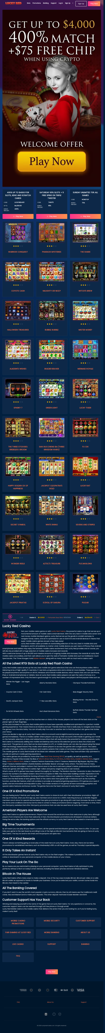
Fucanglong (85, 563)
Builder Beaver (52, 368)
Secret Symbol (18, 524)
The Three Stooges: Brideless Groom (18, 448)
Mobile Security (52, 920)
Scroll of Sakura (51, 602)
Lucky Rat (85, 485)
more (99, 717)
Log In (61, 3)
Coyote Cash (18, 291)
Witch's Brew (85, 291)
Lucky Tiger (85, 407)
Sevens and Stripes (85, 524)
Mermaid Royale (85, 368)
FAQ (18, 956)
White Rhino (52, 524)
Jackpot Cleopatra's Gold (51, 487)
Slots (28, 3)
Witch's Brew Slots (46, 759)
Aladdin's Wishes (18, 368)
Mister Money (85, 329)
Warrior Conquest (18, 252)
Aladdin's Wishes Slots (84, 759)
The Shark (85, 252)
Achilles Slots (69, 759)
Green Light (52, 407)
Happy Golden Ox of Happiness (18, 487)
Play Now (94, 3)
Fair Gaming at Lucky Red (18, 932)
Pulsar (85, 602)
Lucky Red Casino (58, 631)
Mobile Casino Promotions (18, 922)
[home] (13, 5)
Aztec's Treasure (51, 563)
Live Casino (18, 944)
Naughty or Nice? (52, 291)
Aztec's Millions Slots (15, 761)
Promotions (37, 3)
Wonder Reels (18, 563)
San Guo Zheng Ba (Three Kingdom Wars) (51, 448)
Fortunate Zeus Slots (26, 617)
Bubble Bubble (52, 329)
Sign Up (67, 3)
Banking (46, 3)
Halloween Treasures (18, 329)
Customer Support (85, 920)
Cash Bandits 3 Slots (74, 617)
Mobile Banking (51, 932)
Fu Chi (85, 446)
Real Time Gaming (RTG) (54, 756)
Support (53, 3)
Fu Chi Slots (58, 759)
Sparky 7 (18, 407)
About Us (85, 932)
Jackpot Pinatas (18, 602)
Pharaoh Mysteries (51, 252)
